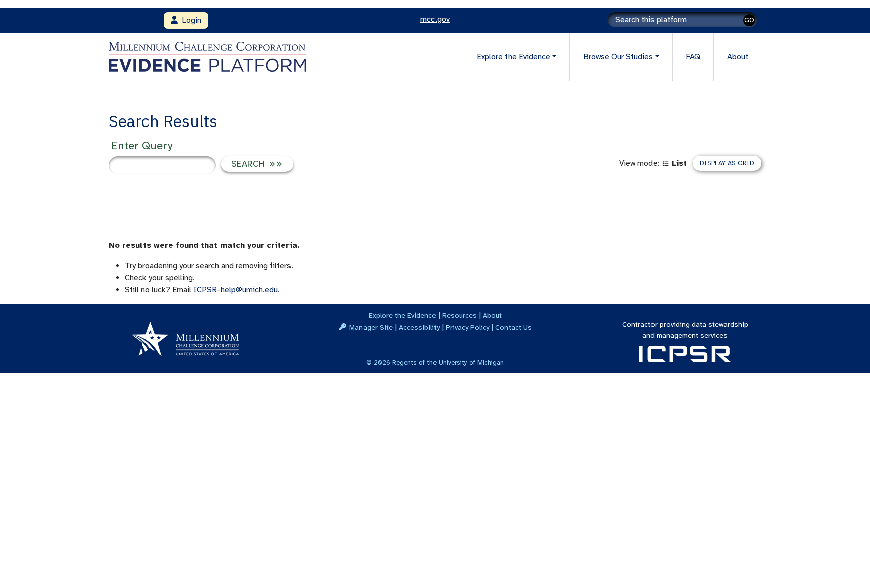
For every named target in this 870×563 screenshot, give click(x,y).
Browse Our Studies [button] (618, 57)
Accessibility (419, 327)
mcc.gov (435, 19)
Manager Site (371, 327)
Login (189, 20)
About (737, 57)
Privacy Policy (467, 327)
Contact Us (513, 327)
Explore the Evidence (402, 315)
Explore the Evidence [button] (513, 57)
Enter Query (141, 145)
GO (749, 20)
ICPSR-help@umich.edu (235, 290)
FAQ (693, 57)
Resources (459, 315)
